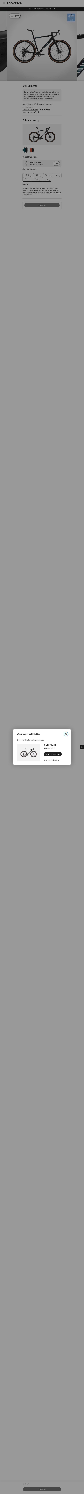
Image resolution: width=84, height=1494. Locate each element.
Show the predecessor (51, 760)
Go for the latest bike (53, 754)
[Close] (66, 734)
